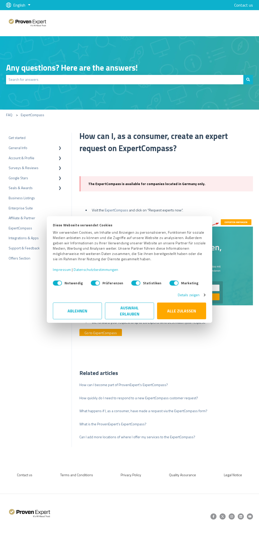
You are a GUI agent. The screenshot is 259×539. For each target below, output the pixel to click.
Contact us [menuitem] (24, 474)
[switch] (95, 283)
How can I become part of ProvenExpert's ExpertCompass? (123, 384)
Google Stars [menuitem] (18, 178)
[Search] (248, 79)
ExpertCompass (32, 114)
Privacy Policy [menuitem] (131, 474)
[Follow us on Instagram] (232, 516)
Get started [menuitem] (17, 137)
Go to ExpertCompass (100, 332)
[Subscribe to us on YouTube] (250, 516)
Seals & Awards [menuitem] (21, 187)
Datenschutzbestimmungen (96, 269)
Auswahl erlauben (129, 311)
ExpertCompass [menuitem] (20, 228)
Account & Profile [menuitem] (21, 158)
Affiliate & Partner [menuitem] (22, 218)
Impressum (62, 269)
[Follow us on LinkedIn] (241, 516)
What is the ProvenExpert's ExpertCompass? (112, 424)
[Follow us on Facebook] (213, 516)
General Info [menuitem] (18, 147)
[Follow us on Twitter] (223, 516)
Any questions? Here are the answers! (72, 68)
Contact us (243, 5)
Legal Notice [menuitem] (233, 474)
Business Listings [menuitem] (22, 198)
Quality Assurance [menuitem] (182, 474)
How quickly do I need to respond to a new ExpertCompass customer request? (138, 398)
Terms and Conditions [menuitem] (76, 474)
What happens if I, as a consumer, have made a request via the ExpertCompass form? (143, 410)
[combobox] (124, 79)
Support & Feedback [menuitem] (24, 248)
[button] (60, 148)
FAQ (9, 114)
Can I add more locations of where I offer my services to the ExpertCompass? (137, 437)
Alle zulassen (181, 311)
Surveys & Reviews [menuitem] (23, 167)
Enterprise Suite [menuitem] (21, 208)
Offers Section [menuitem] (19, 258)
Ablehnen (77, 311)
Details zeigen (189, 294)
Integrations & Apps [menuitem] (24, 238)
